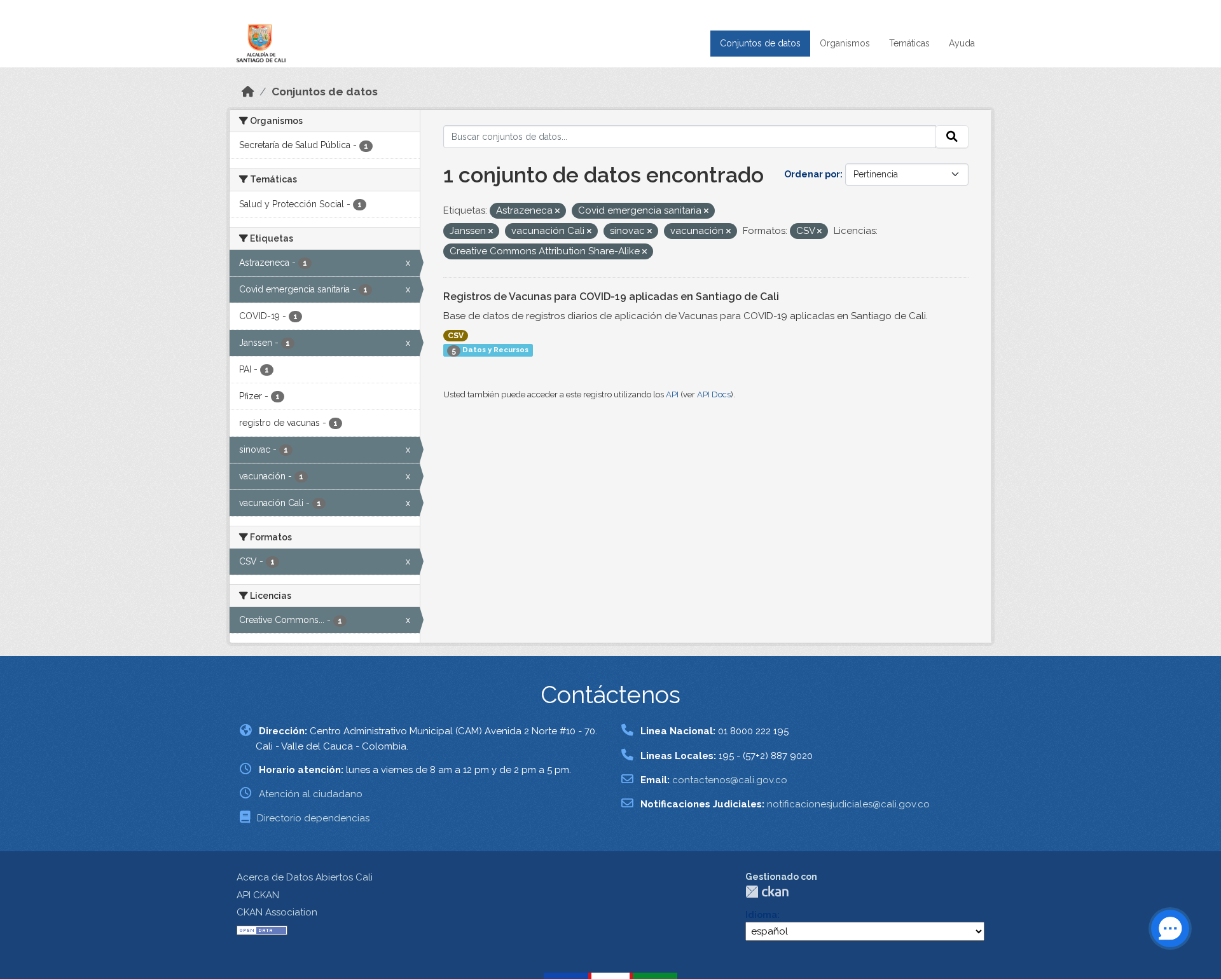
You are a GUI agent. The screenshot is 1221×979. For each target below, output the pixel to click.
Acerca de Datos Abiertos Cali (305, 877)
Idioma (761, 915)
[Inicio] (248, 91)
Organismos (845, 43)
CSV (456, 335)
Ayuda (962, 43)
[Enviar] (952, 136)
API (672, 394)
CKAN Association (277, 912)
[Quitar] (557, 211)
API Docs (714, 394)
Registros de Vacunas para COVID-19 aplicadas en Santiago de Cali (611, 297)
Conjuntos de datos (760, 43)
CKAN (767, 891)
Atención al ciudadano (310, 794)
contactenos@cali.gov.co (729, 780)
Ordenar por (812, 174)
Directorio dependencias (313, 818)
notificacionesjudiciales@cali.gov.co (848, 804)
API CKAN (258, 895)
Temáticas (909, 43)
